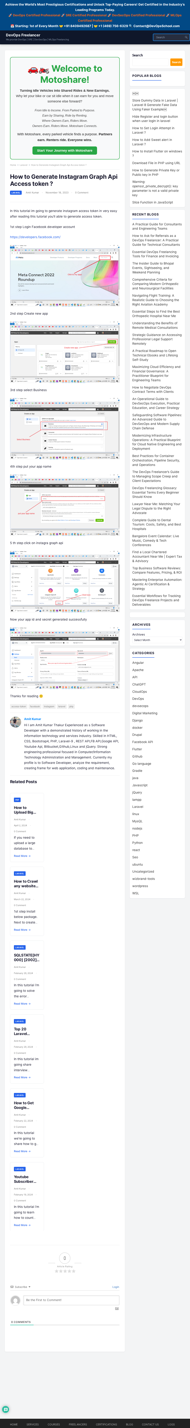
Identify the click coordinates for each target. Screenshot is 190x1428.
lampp (136, 800)
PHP (17, 800)
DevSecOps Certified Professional (138, 15)
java (135, 778)
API (134, 677)
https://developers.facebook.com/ (35, 237)
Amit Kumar (32, 192)
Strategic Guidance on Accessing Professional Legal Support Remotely (157, 339)
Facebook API (142, 742)
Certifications (106, 1424)
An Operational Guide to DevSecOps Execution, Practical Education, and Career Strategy (156, 403)
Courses (54, 1424)
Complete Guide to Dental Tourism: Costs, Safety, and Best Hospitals (156, 524)
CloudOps (139, 691)
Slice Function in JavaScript (152, 202)
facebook (35, 706)
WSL (135, 893)
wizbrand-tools (143, 879)
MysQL (137, 821)
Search (137, 55)
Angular (138, 663)
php (71, 706)
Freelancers (78, 1424)
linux (135, 814)
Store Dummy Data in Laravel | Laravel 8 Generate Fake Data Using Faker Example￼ (155, 105)
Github (137, 756)
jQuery (137, 792)
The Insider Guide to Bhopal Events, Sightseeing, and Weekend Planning (153, 268)
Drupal (137, 735)
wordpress (140, 886)
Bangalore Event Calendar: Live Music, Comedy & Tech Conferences (155, 540)
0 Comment (82, 192)
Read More (22, 855)
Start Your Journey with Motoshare (64, 150)
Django (137, 720)
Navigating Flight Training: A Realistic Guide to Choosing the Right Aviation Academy (155, 300)
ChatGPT (139, 684)
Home (13, 165)
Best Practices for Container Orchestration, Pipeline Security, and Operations (156, 460)
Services (33, 1424)
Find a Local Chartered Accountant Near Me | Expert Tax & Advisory (157, 556)
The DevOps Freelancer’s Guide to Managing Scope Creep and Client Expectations (155, 476)
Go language (141, 764)
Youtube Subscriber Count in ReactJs (23, 1184)
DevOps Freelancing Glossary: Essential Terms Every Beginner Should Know (155, 492)
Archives (138, 634)
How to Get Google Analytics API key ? (26, 1110)
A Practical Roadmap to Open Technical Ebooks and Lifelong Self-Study (155, 355)
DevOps (138, 699)
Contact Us (150, 1424)
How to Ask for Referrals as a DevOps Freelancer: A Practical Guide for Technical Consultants (156, 240)
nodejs (137, 828)
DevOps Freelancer (23, 35)
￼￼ (135, 93)
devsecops (140, 706)
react (136, 850)
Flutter (137, 749)
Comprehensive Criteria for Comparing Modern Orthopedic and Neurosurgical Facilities (155, 284)
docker (137, 727)
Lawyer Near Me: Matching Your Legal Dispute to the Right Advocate (156, 508)
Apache (138, 670)
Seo (135, 857)
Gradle (137, 771)
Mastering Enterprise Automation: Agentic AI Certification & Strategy (157, 584)
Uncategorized (143, 871)
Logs (171, 1424)
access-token (19, 706)
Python (137, 843)
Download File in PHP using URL (156, 163)
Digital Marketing (144, 713)
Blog (129, 1424)
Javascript (140, 785)
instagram (49, 706)
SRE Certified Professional (86, 15)
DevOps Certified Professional (36, 15)
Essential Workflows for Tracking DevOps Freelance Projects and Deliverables (156, 600)
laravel (61, 706)
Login (115, 1286)
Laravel (23, 165)
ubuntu (137, 864)
